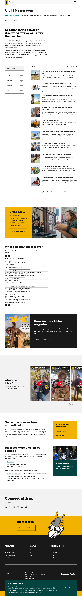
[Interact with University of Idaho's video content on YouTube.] (22, 507)
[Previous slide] (71, 404)
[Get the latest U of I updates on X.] (10, 507)
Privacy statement (10, 552)
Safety (32, 555)
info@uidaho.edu (29, 578)
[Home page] (6, 2)
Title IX (7, 558)
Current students (55, 552)
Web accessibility (10, 555)
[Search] (9, 2)
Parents (53, 555)
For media (43, 15)
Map (31, 552)
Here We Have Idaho (53, 15)
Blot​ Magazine (11, 464)
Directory (32, 550)
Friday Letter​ (10, 476)
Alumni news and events (13, 473)
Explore (57, 2)
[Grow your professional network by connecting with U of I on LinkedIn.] (18, 507)
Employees (54, 558)
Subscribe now (60, 435)
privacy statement (37, 592)
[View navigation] (75, 2)
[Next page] (69, 192)
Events (32, 558)
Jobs (6, 550)
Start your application (25, 528)
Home (6, 20)
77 (65, 192)
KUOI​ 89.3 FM (11, 466)
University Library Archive (13, 478)
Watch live (59, 472)
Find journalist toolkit (17, 231)
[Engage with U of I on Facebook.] (6, 507)
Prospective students (57, 550)
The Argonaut (10, 461)
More (69, 15)
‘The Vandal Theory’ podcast (30, 15)
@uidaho (10, 502)
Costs (62, 2)
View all (75, 66)
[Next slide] (75, 404)
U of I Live (63, 15)
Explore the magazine (42, 339)
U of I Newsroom (14, 15)
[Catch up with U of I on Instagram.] (14, 507)
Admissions (68, 2)
